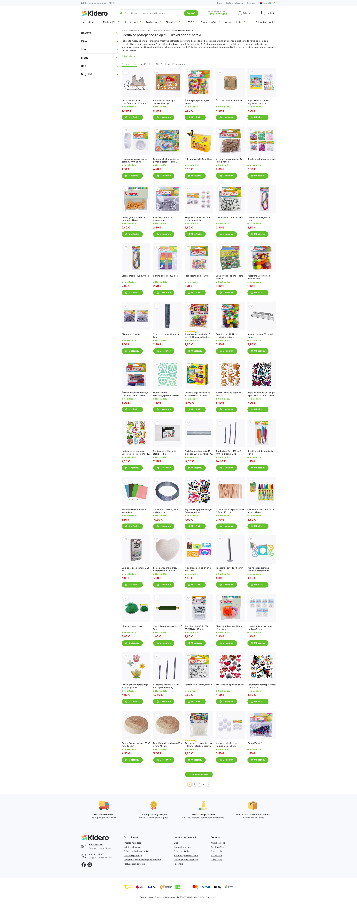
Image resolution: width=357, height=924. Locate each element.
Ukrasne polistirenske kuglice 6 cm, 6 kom (226, 744)
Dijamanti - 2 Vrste (131, 334)
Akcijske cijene (90, 22)
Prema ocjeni (178, 64)
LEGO (189, 22)
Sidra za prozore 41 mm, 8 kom (166, 335)
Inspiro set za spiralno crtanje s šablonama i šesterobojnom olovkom (259, 569)
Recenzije (178, 864)
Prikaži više (127, 56)
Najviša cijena (163, 64)
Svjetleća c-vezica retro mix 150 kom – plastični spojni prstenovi (198, 744)
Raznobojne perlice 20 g (197, 275)
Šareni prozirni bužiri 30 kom (136, 275)
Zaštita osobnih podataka (136, 851)
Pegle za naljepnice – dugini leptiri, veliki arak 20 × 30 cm (261, 394)
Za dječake (152, 22)
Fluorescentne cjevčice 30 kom (260, 218)
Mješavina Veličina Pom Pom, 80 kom (259, 277)
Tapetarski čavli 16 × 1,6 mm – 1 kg (229, 569)
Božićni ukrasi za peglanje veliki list (229, 394)
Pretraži (191, 13)
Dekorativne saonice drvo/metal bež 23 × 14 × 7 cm (135, 102)
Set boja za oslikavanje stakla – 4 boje (164, 452)
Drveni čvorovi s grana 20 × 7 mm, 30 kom (136, 744)
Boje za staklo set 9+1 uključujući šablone (258, 102)
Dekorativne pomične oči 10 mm (229, 218)
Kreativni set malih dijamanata (162, 218)
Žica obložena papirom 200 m (229, 102)
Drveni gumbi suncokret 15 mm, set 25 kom (135, 218)
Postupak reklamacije (134, 864)
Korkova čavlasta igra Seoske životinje (164, 102)
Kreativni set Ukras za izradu (261, 159)
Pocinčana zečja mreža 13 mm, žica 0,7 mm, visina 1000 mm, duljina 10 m (199, 452)
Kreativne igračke (161, 30)
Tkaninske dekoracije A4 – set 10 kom (135, 511)
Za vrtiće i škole (181, 851)
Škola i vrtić (172, 22)
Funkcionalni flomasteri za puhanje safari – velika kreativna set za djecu (166, 160)
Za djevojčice (110, 22)
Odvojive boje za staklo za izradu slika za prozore (197, 394)
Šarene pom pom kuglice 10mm (197, 102)
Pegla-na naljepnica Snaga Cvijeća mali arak (198, 511)
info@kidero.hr (96, 844)
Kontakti (251, 3)
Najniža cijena (146, 64)
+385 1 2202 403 (217, 14)
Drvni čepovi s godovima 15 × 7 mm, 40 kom (167, 744)
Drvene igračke (208, 22)
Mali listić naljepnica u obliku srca (230, 686)
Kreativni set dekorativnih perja (260, 452)
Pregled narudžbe (132, 842)
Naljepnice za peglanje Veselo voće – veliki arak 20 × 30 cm (135, 452)
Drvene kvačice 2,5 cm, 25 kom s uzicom (229, 160)
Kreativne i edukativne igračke (136, 30)
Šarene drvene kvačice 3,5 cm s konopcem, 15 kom (135, 394)
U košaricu (133, 117)
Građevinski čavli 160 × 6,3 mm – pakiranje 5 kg (228, 452)
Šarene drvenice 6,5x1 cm (165, 275)
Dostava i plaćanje (234, 3)
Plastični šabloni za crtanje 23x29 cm (198, 569)
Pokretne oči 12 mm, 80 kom (199, 684)
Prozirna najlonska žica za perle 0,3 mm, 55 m (134, 160)
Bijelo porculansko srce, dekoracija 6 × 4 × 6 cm (165, 569)
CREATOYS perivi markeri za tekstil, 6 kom (261, 511)
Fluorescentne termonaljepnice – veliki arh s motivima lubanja (167, 394)
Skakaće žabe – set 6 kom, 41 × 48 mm (229, 627)
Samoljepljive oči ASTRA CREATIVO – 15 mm (197, 627)
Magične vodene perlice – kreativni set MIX (197, 218)
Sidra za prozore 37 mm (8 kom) (260, 335)
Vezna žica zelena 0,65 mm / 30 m (167, 627)
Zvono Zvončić (254, 743)
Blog (219, 3)
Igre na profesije (233, 22)
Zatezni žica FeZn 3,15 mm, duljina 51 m (166, 511)
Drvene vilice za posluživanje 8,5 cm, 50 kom (230, 511)
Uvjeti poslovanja (132, 847)
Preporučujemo (129, 64)
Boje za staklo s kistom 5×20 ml (135, 569)
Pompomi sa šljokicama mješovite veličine (227, 335)
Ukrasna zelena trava (132, 626)
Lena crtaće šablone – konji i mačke (230, 277)
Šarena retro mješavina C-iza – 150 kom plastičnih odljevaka (198, 335)
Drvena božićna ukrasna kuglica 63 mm (259, 627)
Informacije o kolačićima (186, 855)
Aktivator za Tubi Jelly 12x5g (198, 159)
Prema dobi (131, 22)
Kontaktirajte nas (182, 847)
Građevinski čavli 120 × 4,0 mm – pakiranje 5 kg (166, 686)
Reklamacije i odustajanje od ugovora (142, 859)
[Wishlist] (125, 72)
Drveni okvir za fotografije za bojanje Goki (135, 686)
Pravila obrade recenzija (186, 859)
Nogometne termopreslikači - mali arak (261, 686)
